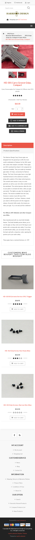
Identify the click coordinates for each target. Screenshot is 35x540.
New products (18, 511)
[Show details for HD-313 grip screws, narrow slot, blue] (17, 386)
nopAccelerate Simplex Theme (17, 533)
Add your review (22, 100)
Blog (18, 466)
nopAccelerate (20, 536)
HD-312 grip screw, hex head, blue (17, 351)
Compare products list (18, 507)
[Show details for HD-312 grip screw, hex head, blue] (17, 331)
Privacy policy (18, 483)
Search (29, 8)
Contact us (18, 470)
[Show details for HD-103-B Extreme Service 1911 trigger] (17, 277)
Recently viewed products (18, 503)
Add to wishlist (19, 120)
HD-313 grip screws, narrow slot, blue (18, 405)
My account (18, 450)
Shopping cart (18, 454)
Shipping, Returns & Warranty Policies (18, 479)
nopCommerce (21, 520)
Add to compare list (19, 126)
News (18, 462)
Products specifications (11, 150)
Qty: (12, 109)
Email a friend (19, 131)
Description (8, 145)
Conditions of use (18, 487)
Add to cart (19, 114)
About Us (18, 490)
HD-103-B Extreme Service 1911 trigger (17, 296)
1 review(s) (11, 100)
